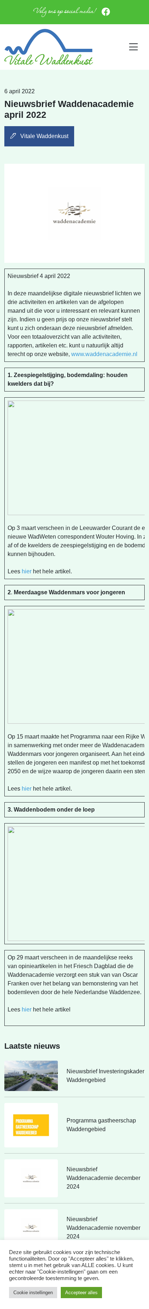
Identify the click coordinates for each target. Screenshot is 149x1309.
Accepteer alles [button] (81, 1292)
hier (26, 571)
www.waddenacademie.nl (104, 354)
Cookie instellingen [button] (33, 1292)
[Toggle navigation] (134, 47)
